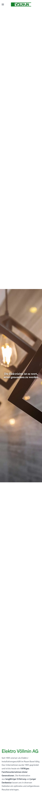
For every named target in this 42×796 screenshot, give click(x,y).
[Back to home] (21, 4)
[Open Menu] (3, 4)
